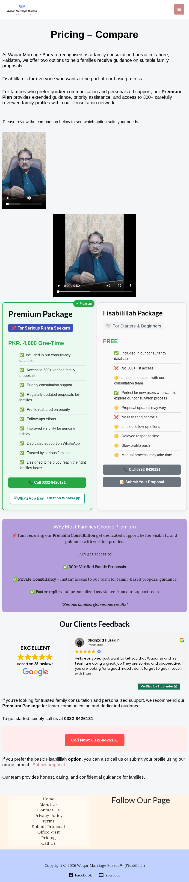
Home (48, 798)
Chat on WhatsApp (63, 498)
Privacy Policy (48, 815)
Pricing (48, 837)
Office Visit (48, 832)
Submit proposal (48, 764)
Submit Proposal (48, 826)
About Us (48, 804)
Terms (48, 821)
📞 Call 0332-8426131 (47, 482)
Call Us (48, 843)
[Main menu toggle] (179, 9)
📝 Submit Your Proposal (142, 482)
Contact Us (48, 810)
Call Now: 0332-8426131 (94, 740)
